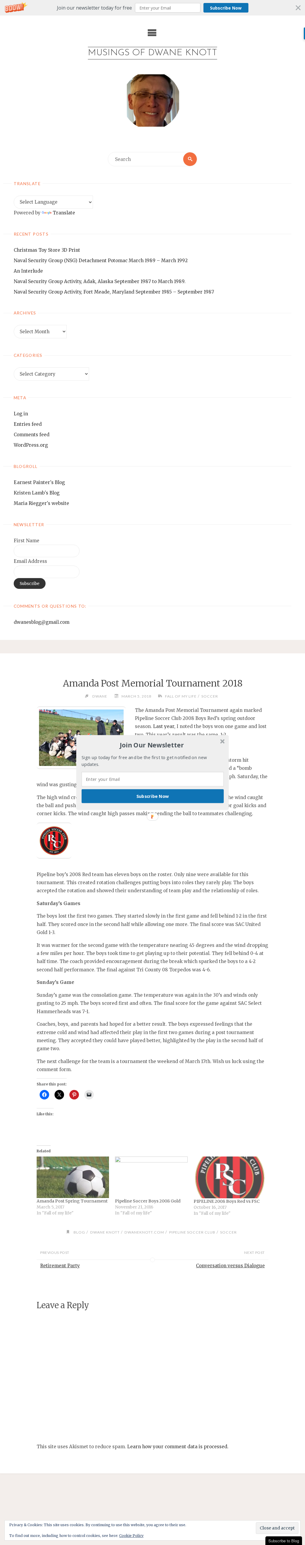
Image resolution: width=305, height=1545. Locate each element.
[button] (152, 745)
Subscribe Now (152, 796)
